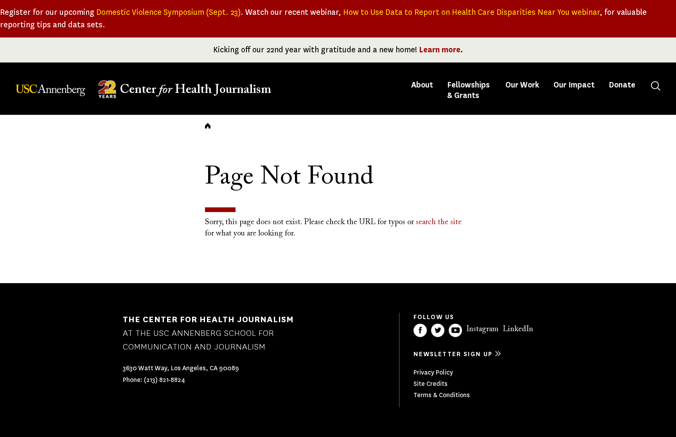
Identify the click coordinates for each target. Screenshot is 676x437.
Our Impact (574, 85)
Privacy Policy (433, 372)
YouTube (455, 330)
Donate (622, 85)
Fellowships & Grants (468, 90)
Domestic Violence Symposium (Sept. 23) (168, 12)
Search (655, 86)
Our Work (522, 85)
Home (207, 125)
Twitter (437, 330)
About (423, 85)
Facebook (420, 330)
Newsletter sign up (453, 354)
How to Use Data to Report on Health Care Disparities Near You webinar (471, 12)
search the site (439, 222)
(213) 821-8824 (164, 380)
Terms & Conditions (442, 395)
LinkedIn (518, 329)
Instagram (482, 329)
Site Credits (431, 384)
